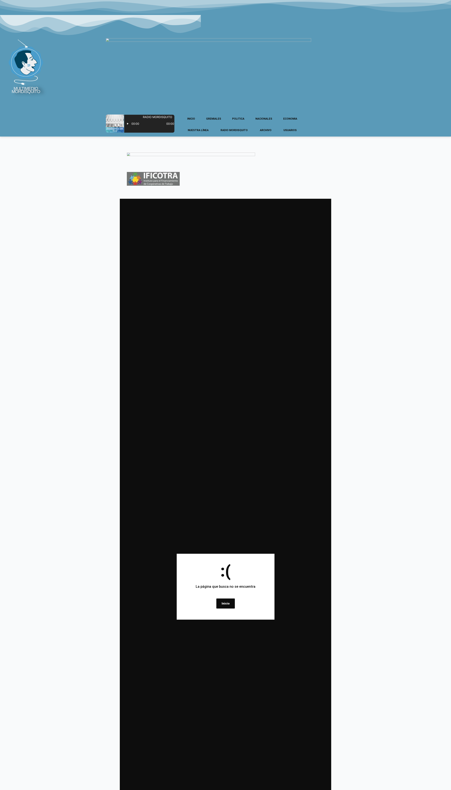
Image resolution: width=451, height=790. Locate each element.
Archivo (265, 130)
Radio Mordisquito (234, 130)
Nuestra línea (198, 130)
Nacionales (263, 118)
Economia (290, 118)
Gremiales (213, 118)
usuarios (290, 130)
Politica (238, 118)
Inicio (191, 118)
